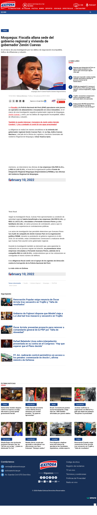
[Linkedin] (20, 101)
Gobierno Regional (35, 283)
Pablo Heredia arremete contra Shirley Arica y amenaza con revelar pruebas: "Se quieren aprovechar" (34, 411)
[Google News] (53, 477)
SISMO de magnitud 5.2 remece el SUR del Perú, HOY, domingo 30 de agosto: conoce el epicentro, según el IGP (84, 89)
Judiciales (57, 8)
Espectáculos (68, 8)
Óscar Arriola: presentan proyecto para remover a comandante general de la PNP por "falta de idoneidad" (38, 330)
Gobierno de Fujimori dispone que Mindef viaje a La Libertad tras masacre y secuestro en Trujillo (38, 314)
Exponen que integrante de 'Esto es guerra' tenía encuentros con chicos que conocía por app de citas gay (84, 70)
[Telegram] (23, 101)
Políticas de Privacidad (75, 478)
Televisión (12, 16)
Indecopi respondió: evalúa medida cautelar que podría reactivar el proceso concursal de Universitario (84, 79)
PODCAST (92, 5)
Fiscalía (14, 107)
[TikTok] (56, 477)
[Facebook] (16, 101)
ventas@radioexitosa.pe (15, 466)
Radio (19, 16)
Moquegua (46, 283)
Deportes (48, 8)
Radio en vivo (71, 482)
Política (35, 8)
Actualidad (26, 8)
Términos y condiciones (76, 474)
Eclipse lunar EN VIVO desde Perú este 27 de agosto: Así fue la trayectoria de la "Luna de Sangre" (84, 105)
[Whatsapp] (10, 101)
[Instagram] (50, 477)
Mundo (41, 8)
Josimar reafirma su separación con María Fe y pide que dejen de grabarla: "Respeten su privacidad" (84, 410)
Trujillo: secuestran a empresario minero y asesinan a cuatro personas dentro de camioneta (83, 97)
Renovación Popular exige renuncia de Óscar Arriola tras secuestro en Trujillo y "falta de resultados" (36, 302)
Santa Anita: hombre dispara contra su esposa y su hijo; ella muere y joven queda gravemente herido (11, 410)
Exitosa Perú (80, 8)
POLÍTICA (54, 283)
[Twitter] (13, 101)
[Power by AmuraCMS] (91, 498)
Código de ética (72, 462)
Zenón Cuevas (14, 115)
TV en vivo (70, 470)
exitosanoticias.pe (12, 470)
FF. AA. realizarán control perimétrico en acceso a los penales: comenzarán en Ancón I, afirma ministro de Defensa (38, 357)
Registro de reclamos (75, 466)
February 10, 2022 (21, 180)
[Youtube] (47, 477)
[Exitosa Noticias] (48, 465)
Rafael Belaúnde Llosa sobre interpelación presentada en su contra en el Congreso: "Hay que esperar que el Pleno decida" (39, 343)
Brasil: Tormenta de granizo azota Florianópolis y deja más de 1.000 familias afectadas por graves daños (60, 410)
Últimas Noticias (14, 8)
